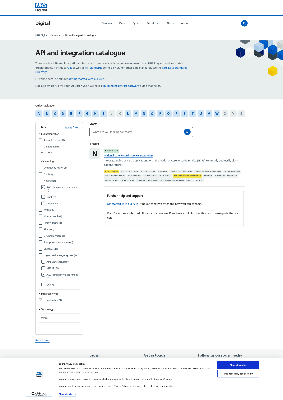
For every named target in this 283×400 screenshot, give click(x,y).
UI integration (111, 172)
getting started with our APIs (86, 79)
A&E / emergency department (187, 176)
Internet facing (148, 172)
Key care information (115, 176)
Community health (152, 176)
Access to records (129, 172)
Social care (175, 172)
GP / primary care (232, 172)
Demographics (134, 176)
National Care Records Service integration (128, 155)
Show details (65, 394)
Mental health (111, 180)
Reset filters (72, 127)
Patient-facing (127, 180)
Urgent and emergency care (208, 172)
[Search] (187, 132)
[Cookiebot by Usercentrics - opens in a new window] (39, 394)
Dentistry (187, 172)
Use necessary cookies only (238, 373)
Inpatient (208, 176)
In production (111, 151)
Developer (55, 35)
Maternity (232, 176)
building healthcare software (121, 86)
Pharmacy (162, 172)
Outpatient (220, 176)
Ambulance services (174, 180)
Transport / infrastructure (149, 180)
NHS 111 (190, 180)
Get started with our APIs (122, 204)
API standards (93, 67)
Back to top (42, 340)
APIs (69, 67)
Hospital (167, 176)
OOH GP (199, 180)
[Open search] (244, 23)
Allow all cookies (238, 365)
